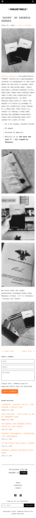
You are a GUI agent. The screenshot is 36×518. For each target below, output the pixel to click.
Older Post (9, 351)
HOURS (18, 483)
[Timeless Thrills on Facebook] (15, 496)
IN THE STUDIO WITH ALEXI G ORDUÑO (18, 443)
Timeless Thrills (23, 511)
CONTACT (18, 488)
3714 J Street (24, 25)
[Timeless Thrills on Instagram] (21, 496)
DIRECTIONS (18, 485)
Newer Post (27, 351)
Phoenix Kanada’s (10, 76)
